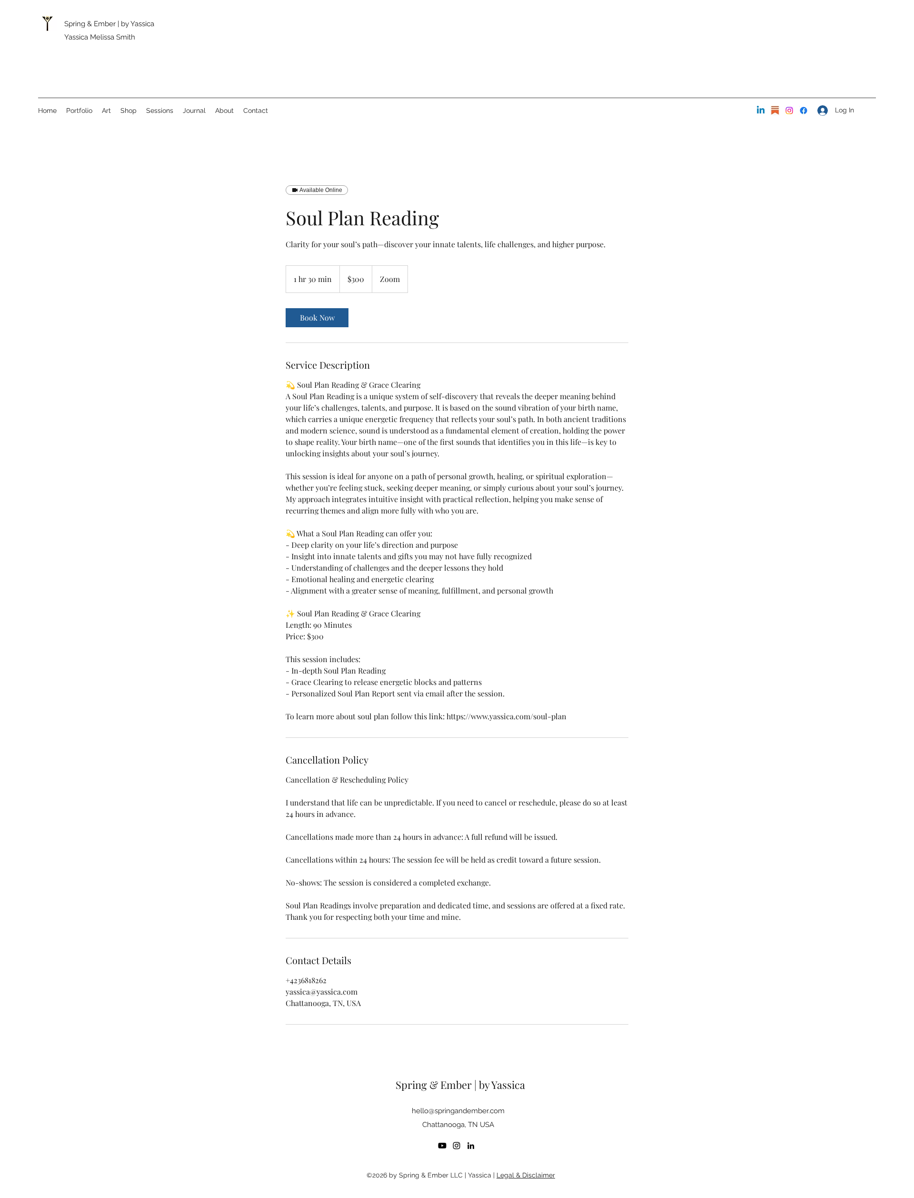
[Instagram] (789, 110)
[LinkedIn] (760, 110)
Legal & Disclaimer (526, 1175)
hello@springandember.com (458, 1111)
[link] (317, 317)
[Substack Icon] (775, 110)
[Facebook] (803, 110)
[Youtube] (442, 1145)
